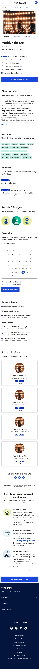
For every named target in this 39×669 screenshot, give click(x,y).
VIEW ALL (4, 125)
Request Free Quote (19, 79)
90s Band (30, 144)
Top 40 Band (22, 151)
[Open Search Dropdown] (36, 2)
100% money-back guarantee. (24, 540)
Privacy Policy (19, 635)
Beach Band (24, 154)
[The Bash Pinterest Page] (21, 628)
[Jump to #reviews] (26, 56)
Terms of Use (19, 639)
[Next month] (31, 250)
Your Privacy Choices (19, 645)
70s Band (14, 144)
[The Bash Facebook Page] (16, 628)
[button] (19, 23)
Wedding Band (27, 157)
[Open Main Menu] (2, 2)
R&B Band (15, 154)
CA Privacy (19, 649)
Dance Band (24, 147)
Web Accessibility (19, 642)
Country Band (14, 147)
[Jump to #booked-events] (20, 59)
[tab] (16, 36)
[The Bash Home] (19, 3)
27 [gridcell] (23, 272)
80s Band (22, 144)
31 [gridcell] (12, 276)
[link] (15, 477)
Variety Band (6, 154)
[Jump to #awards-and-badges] (21, 66)
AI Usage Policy (19, 655)
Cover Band (5, 144)
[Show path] (3, 7)
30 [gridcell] (8, 276)
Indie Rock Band (15, 157)
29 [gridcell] (30, 272)
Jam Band (5, 157)
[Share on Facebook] (19, 477)
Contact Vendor (10, 289)
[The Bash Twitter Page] (25, 628)
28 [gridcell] (27, 272)
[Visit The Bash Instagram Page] (11, 628)
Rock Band (13, 151)
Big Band (5, 147)
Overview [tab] (6, 36)
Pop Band (5, 151)
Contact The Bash (19, 622)
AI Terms (19, 652)
